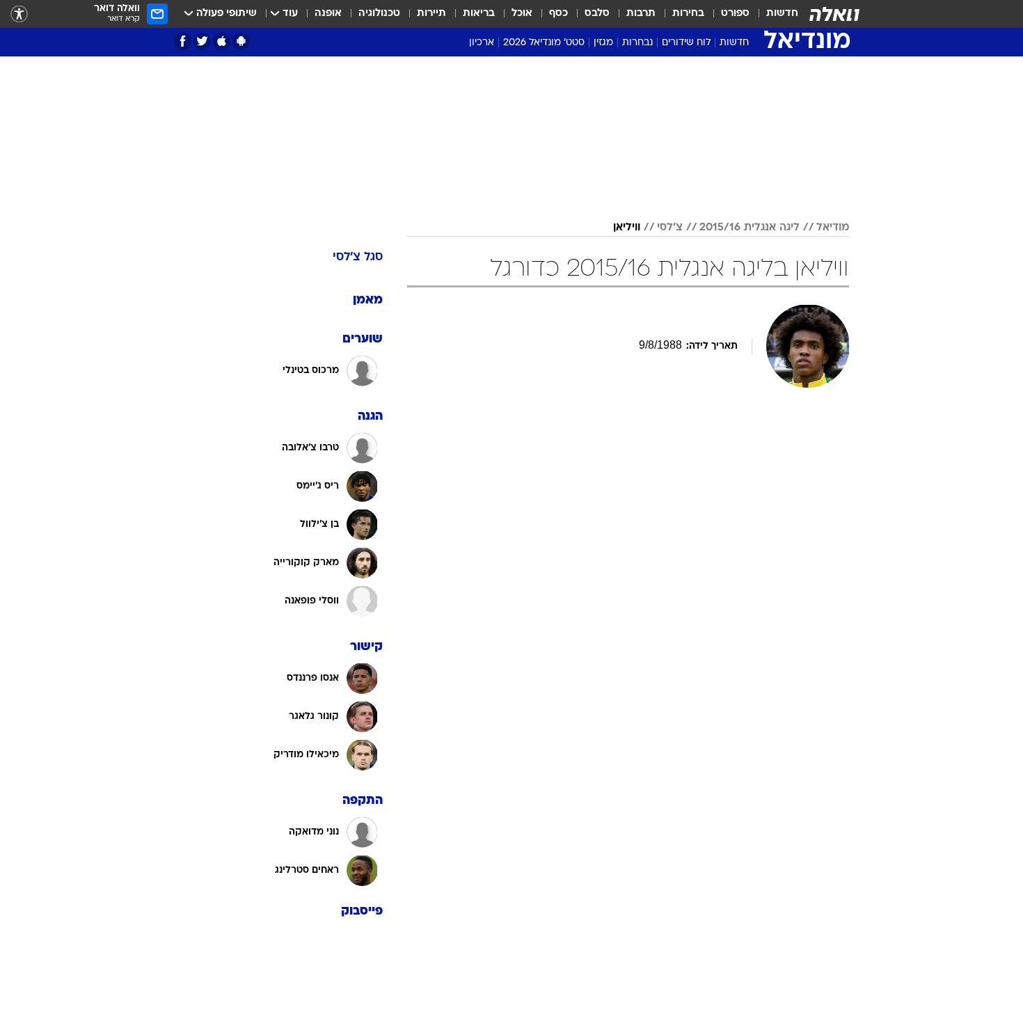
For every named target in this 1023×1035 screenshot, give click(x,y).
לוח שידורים (686, 42)
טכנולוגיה (379, 13)
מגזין (603, 42)
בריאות (479, 13)
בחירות (688, 13)
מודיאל (832, 227)
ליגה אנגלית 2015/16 (749, 227)
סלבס (597, 13)
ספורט (735, 13)
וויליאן (626, 227)
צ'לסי (670, 227)
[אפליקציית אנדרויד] (241, 41)
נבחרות (637, 42)
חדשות (782, 13)
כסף (558, 13)
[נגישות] (19, 14)
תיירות (431, 13)
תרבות (641, 13)
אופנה (328, 13)
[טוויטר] (202, 41)
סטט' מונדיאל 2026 (544, 42)
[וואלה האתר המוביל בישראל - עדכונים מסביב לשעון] (834, 14)
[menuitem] (774, 14)
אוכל (522, 13)
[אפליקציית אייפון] (221, 41)
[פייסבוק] (182, 41)
